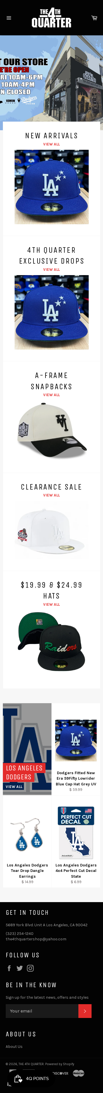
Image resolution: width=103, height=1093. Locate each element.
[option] (51, 82)
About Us (14, 1046)
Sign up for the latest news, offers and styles (47, 997)
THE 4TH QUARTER (31, 1064)
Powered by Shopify (59, 1064)
